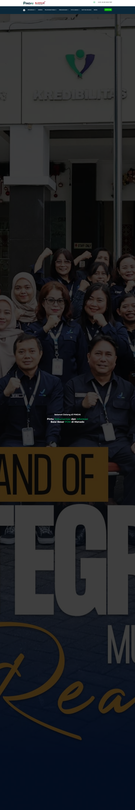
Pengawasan (63, 9)
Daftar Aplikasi (86, 9)
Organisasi (31, 9)
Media (95, 9)
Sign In (107, 9)
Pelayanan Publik (50, 9)
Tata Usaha (74, 9)
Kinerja (40, 9)
